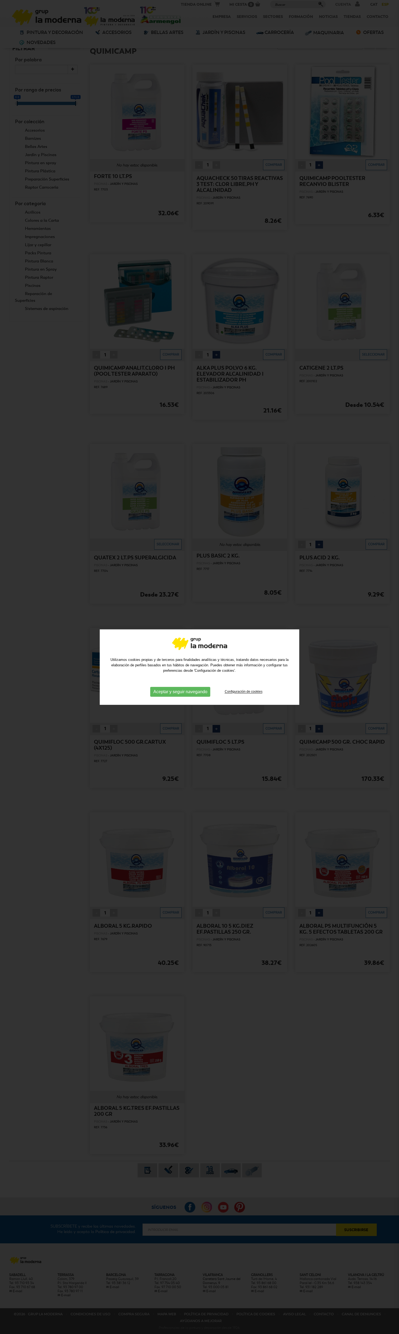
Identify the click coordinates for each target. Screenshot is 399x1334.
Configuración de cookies (243, 691)
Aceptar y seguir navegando (180, 691)
